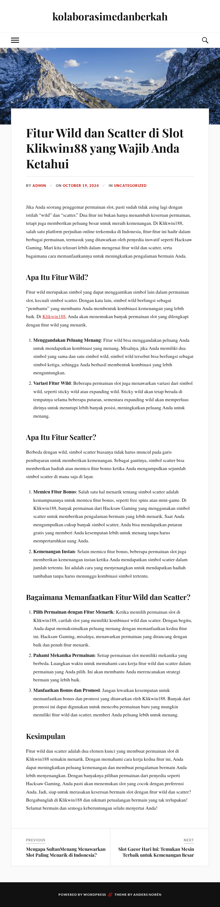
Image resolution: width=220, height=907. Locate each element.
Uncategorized (130, 185)
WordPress (94, 894)
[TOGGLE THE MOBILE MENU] (15, 40)
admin (39, 185)
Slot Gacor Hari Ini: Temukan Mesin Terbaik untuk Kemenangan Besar (156, 852)
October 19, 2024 (81, 185)
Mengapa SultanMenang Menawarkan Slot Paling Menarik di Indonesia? (65, 852)
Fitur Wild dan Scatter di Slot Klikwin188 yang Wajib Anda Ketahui (105, 148)
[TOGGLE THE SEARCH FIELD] (205, 40)
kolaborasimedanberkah (110, 16)
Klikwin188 (53, 316)
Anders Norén (147, 894)
